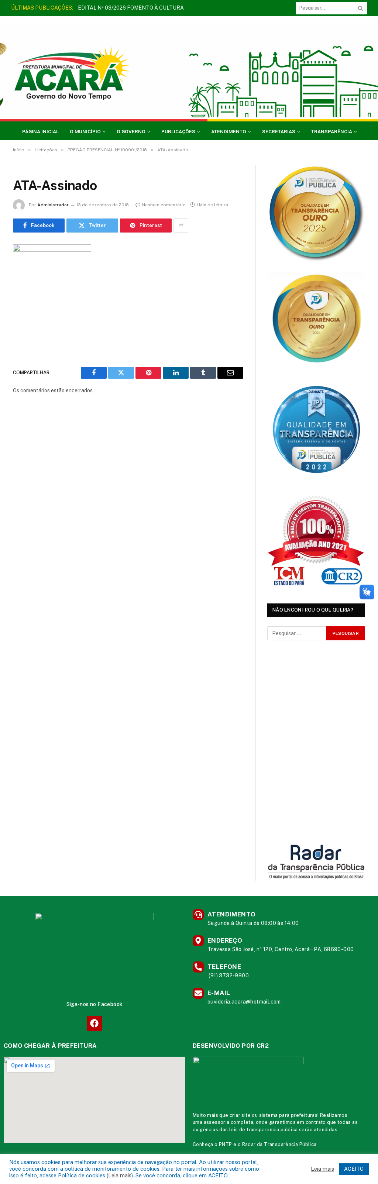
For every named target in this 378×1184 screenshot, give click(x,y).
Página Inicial (40, 131)
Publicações (178, 131)
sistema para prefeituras (288, 1115)
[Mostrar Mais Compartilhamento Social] (180, 225)
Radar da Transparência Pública (279, 1144)
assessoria (217, 1122)
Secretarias (278, 131)
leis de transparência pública (263, 1129)
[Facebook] (94, 1023)
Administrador (53, 204)
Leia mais (119, 1175)
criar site (240, 1115)
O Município (85, 131)
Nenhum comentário (164, 204)
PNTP (225, 1144)
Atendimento (228, 131)
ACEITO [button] (354, 1169)
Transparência (331, 131)
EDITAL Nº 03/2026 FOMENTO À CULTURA (131, 8)
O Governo (131, 131)
